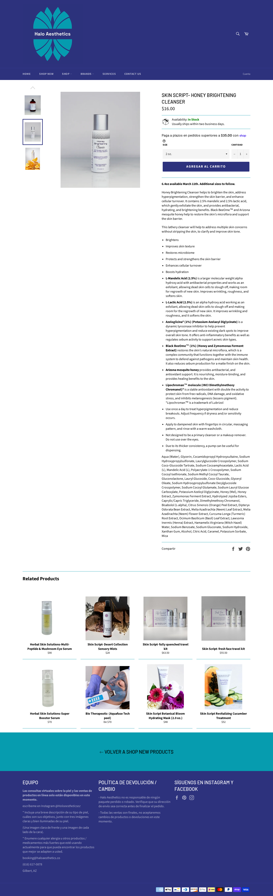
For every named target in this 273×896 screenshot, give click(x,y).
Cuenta (246, 74)
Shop (66, 74)
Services (109, 74)
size (165, 145)
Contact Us (132, 74)
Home (27, 74)
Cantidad (237, 145)
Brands (86, 74)
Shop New (46, 74)
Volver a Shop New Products (138, 752)
